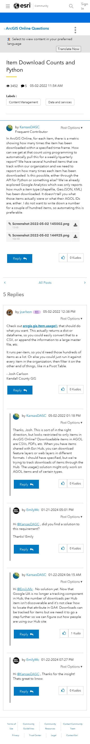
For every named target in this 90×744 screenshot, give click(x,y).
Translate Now (68, 49)
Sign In (84, 6)
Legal (53, 735)
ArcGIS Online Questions (27, 28)
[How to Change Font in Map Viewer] (84, 282)
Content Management (23, 102)
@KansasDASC (28, 524)
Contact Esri (72, 735)
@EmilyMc (25, 589)
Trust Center (35, 735)
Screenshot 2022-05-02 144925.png (40, 235)
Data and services (60, 102)
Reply (17, 258)
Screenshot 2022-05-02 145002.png (40, 224)
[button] (71, 128)
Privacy (15, 735)
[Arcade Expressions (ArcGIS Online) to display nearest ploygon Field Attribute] (5, 282)
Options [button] (75, 30)
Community (41, 6)
